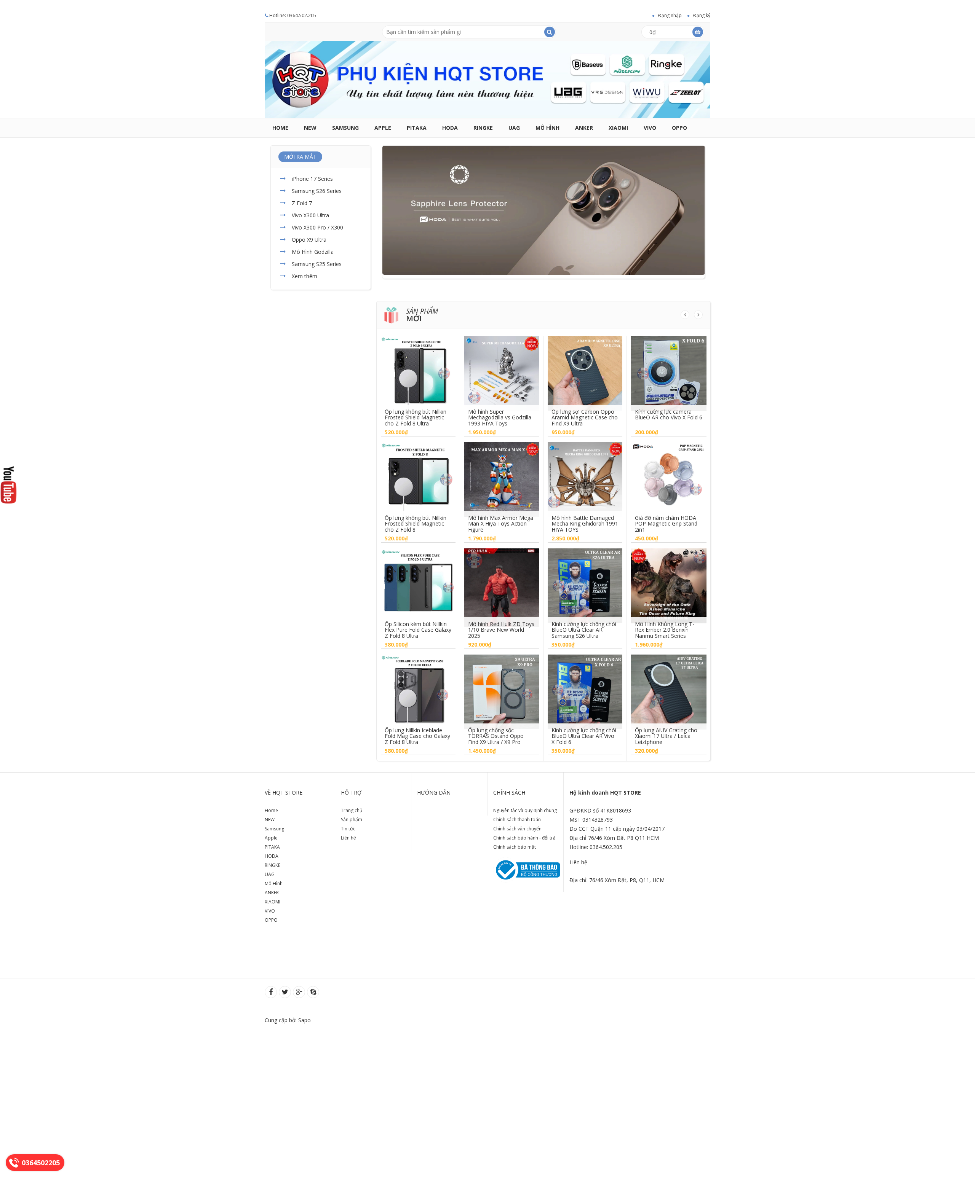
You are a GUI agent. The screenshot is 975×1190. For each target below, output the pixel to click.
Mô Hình (547, 127)
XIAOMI (618, 127)
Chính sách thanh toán (517, 819)
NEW (310, 127)
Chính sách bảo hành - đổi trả (524, 838)
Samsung (345, 127)
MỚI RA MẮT (300, 156)
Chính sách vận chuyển (517, 828)
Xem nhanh (418, 368)
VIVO (650, 127)
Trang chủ (351, 810)
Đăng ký (701, 15)
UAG (514, 127)
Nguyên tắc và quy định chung (525, 810)
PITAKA (417, 127)
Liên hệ (348, 838)
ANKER (584, 127)
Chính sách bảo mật (514, 847)
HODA (450, 127)
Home (280, 127)
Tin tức (348, 828)
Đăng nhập (670, 15)
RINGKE (483, 127)
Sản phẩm (351, 819)
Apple (382, 127)
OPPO (679, 127)
